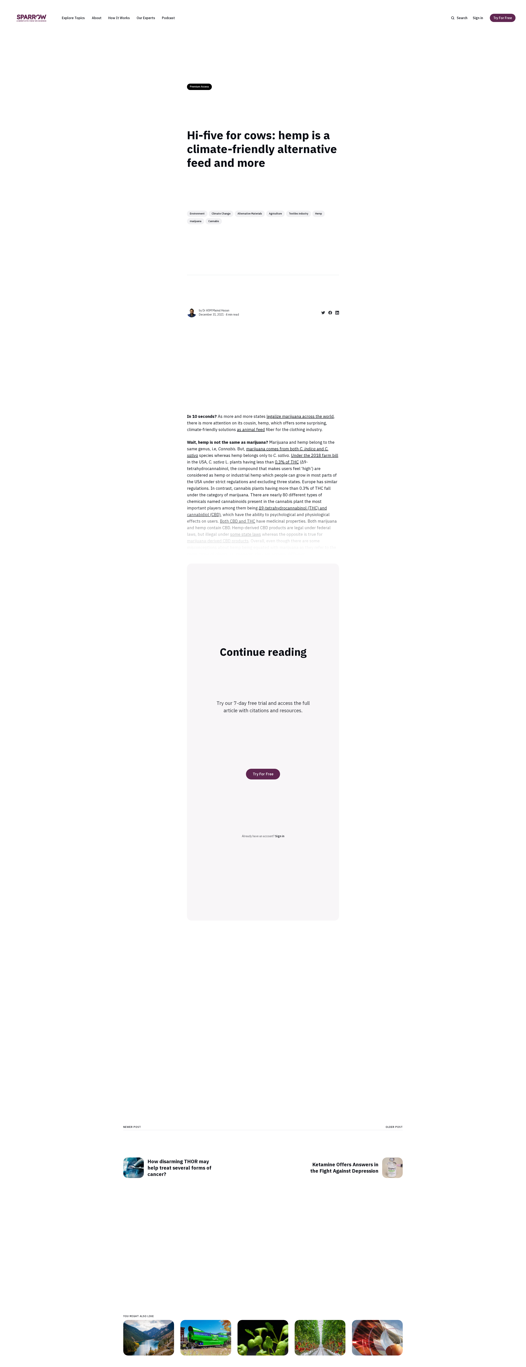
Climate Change (221, 213)
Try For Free (502, 18)
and (320, 449)
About (97, 18)
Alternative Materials (250, 213)
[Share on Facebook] (328, 312)
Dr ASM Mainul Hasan (216, 310)
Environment (197, 213)
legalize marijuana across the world (300, 416)
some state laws (245, 534)
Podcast (168, 18)
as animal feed (251, 429)
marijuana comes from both (273, 449)
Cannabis (213, 221)
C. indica (308, 449)
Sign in (478, 18)
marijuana (195, 221)
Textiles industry (298, 213)
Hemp (318, 213)
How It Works (119, 18)
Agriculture (275, 213)
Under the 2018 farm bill (314, 455)
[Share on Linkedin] (335, 312)
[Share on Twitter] (321, 312)
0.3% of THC (287, 462)
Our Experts (146, 18)
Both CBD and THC (237, 521)
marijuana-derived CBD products (218, 541)
